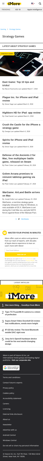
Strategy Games (15, 29)
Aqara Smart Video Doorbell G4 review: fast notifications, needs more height (22, 322)
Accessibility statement (12, 398)
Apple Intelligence (34, 9)
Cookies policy (8, 393)
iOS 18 (17, 9)
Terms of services (28, 259)
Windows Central (9, 440)
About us (6, 419)
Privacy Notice (30, 260)
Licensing (6, 409)
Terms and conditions (11, 377)
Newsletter (7, 424)
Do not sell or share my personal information (21, 445)
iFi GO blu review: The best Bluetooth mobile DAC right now (22, 331)
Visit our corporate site (21, 360)
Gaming (3, 29)
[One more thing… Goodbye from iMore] (21, 297)
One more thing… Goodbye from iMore (22, 305)
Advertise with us (10, 430)
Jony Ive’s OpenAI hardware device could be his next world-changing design (21, 341)
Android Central (9, 435)
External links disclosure (12, 414)
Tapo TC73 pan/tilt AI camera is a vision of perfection (22, 313)
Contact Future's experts (12, 382)
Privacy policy (8, 388)
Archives (25, 219)
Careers (6, 403)
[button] (40, 3)
